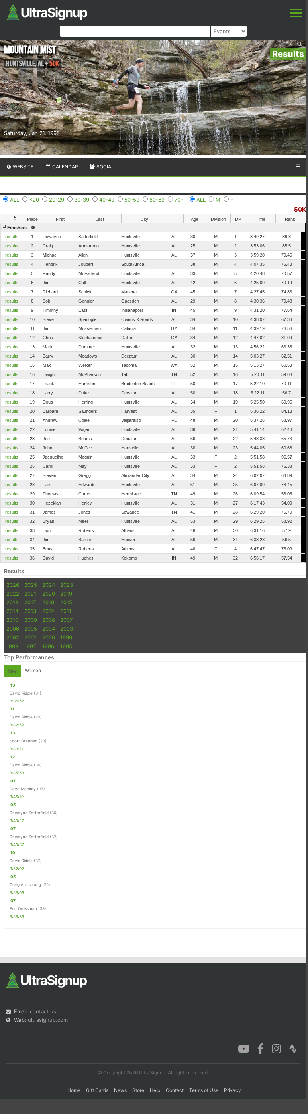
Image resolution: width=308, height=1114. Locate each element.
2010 (12, 620)
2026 (12, 585)
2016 (48, 602)
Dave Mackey (23, 788)
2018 (12, 602)
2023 (66, 585)
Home (73, 1090)
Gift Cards (97, 1090)
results (11, 236)
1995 (66, 646)
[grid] (152, 393)
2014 (12, 611)
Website (22, 167)
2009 (30, 620)
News (120, 1090)
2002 (12, 637)
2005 (30, 628)
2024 (48, 585)
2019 (66, 593)
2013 (30, 611)
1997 (30, 646)
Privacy (232, 1090)
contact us (43, 1011)
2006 (12, 628)
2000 (48, 637)
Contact (175, 1090)
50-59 (131, 199)
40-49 (106, 199)
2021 (30, 593)
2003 (66, 628)
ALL (14, 199)
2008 (48, 620)
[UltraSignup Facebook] (260, 1048)
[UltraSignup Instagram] (276, 1048)
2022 (12, 593)
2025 (30, 585)
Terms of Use (203, 1090)
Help (155, 1090)
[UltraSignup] (46, 12)
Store (138, 1090)
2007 (66, 620)
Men (13, 671)
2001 (30, 637)
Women (33, 670)
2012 (48, 611)
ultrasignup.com (48, 1020)
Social (104, 167)
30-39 (81, 199)
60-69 (157, 199)
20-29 (56, 199)
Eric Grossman (23, 908)
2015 (66, 602)
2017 (30, 602)
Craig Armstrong (25, 884)
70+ (179, 199)
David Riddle (21, 693)
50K (300, 209)
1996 (48, 646)
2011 (65, 611)
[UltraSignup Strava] (293, 1048)
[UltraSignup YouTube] (244, 1048)
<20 (34, 199)
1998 (12, 646)
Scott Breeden (23, 740)
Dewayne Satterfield (29, 812)
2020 (48, 593)
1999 (66, 637)
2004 (48, 628)
